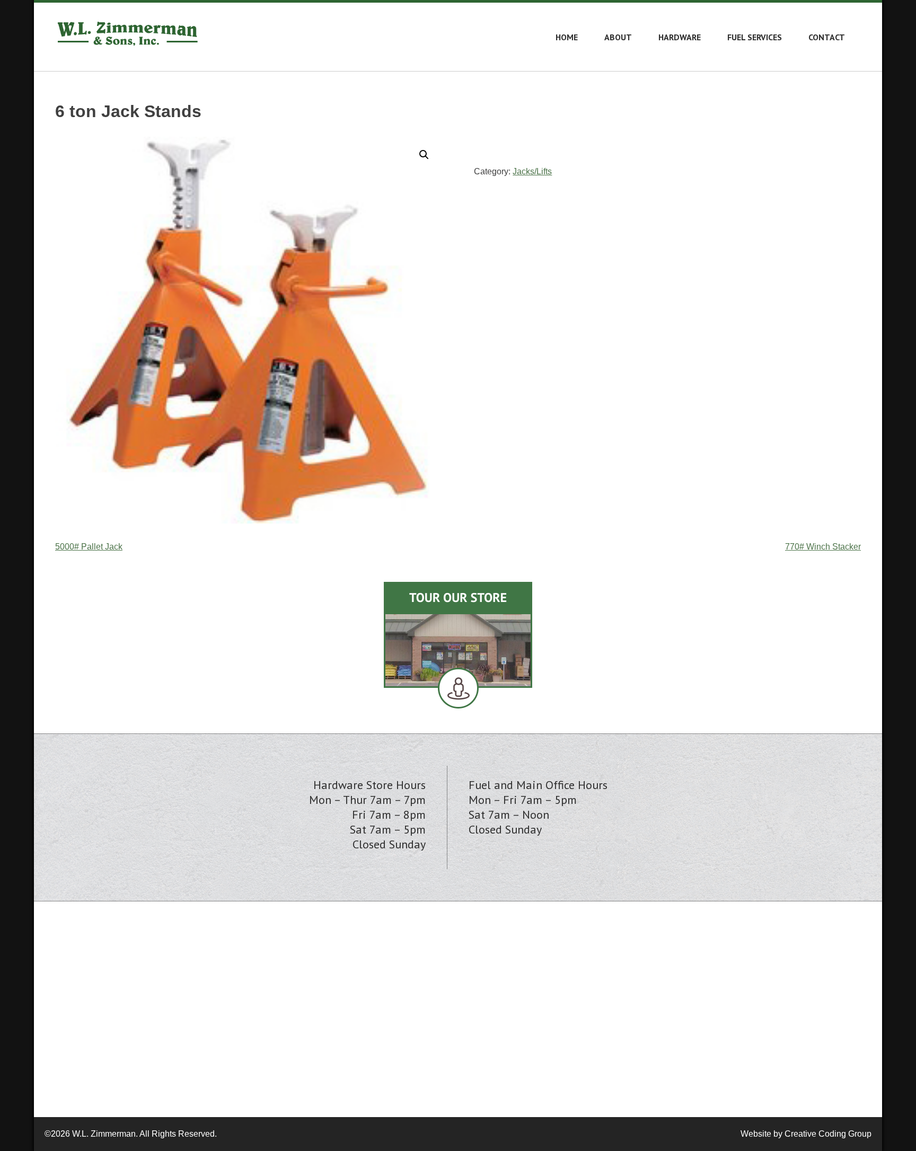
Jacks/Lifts (532, 171)
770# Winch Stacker (823, 546)
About (618, 37)
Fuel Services (754, 37)
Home (567, 37)
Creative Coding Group (828, 1133)
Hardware (679, 37)
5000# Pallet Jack (88, 546)
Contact (826, 37)
